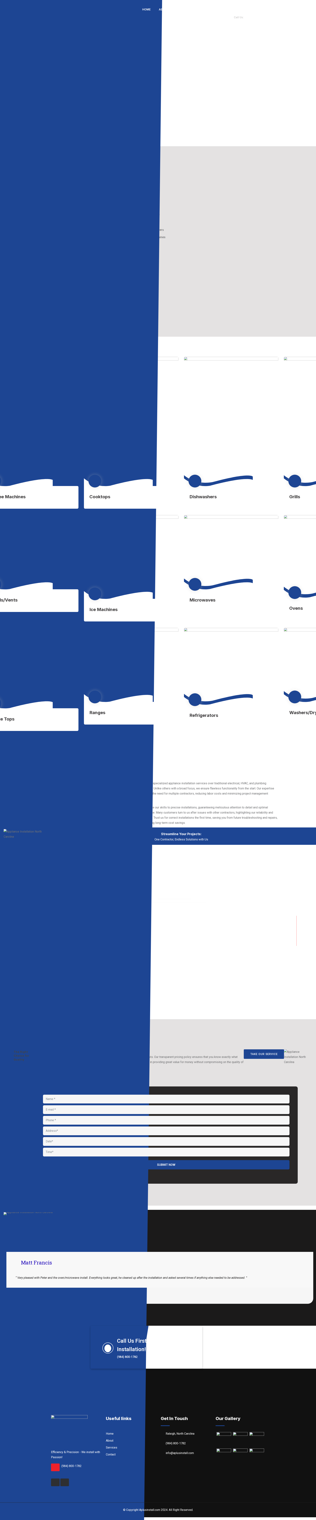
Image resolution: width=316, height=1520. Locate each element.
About (164, 9)
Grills (294, 496)
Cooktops (99, 496)
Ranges (97, 712)
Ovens (296, 608)
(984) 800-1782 (71, 1466)
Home (146, 9)
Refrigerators (203, 715)
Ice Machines (103, 609)
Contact (207, 28)
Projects (206, 9)
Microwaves (202, 600)
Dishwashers (203, 496)
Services (184, 9)
